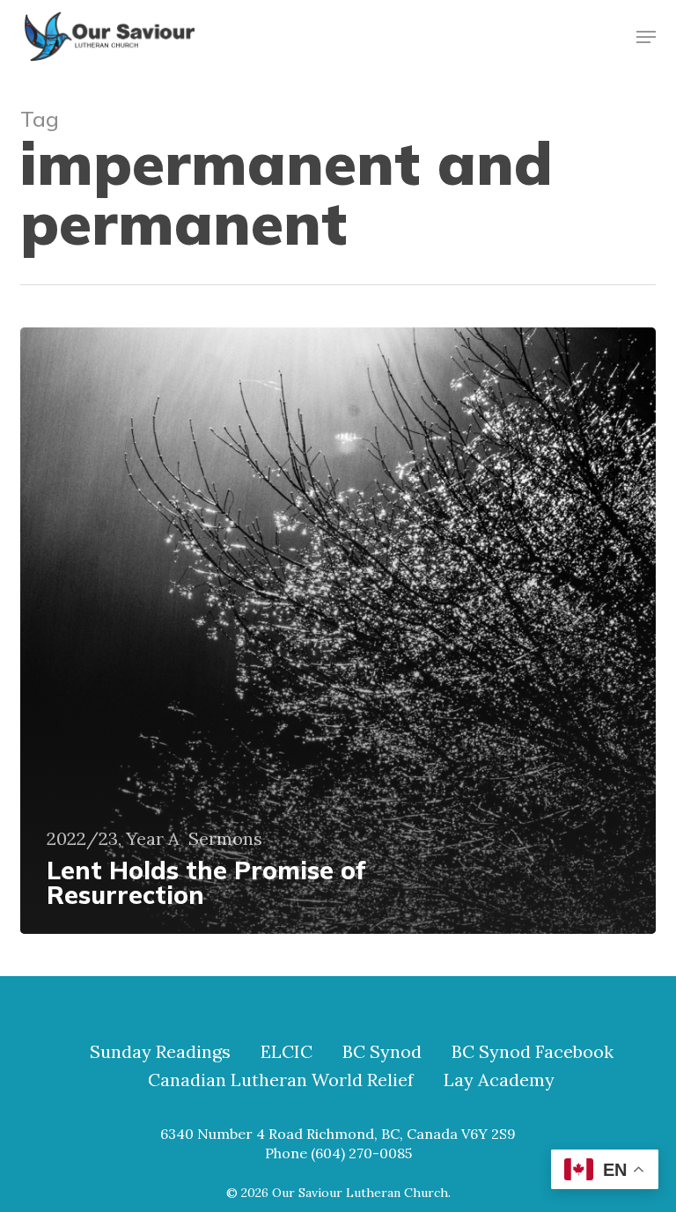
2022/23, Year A (113, 838)
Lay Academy (499, 1080)
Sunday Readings (160, 1051)
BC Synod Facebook (533, 1051)
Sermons (225, 838)
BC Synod (382, 1051)
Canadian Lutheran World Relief (281, 1080)
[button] (646, 37)
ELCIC (286, 1051)
